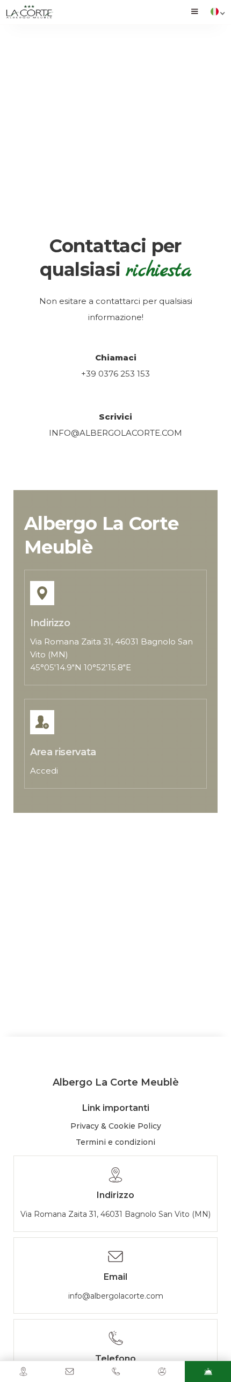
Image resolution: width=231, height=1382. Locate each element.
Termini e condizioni (115, 1142)
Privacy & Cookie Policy (115, 1126)
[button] (194, 12)
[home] (29, 12)
